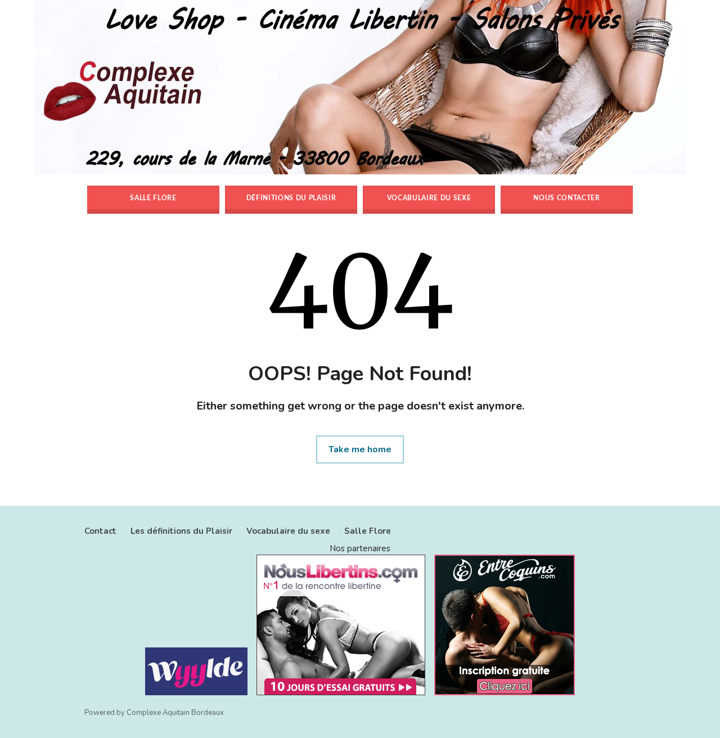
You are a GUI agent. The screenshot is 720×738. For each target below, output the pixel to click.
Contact (100, 531)
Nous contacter (566, 198)
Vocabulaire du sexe (429, 198)
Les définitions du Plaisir (181, 531)
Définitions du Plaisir (291, 198)
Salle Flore (153, 198)
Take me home (360, 449)
